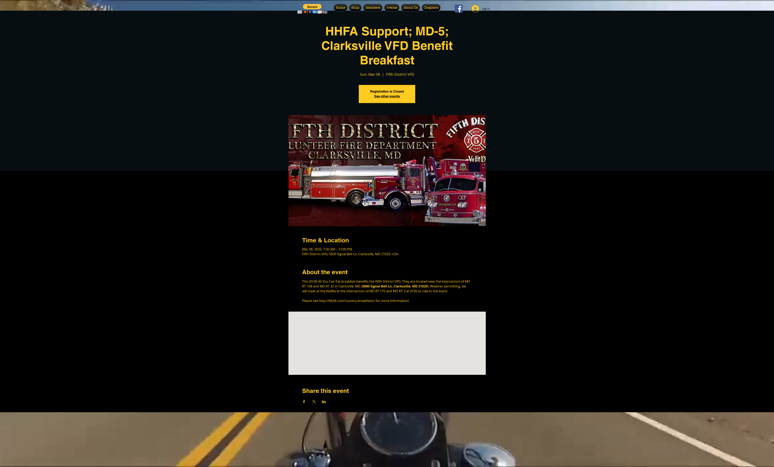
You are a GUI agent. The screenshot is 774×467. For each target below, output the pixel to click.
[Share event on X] (314, 401)
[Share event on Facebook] (304, 401)
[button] (312, 8)
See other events (387, 96)
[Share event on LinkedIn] (324, 401)
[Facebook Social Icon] (459, 8)
